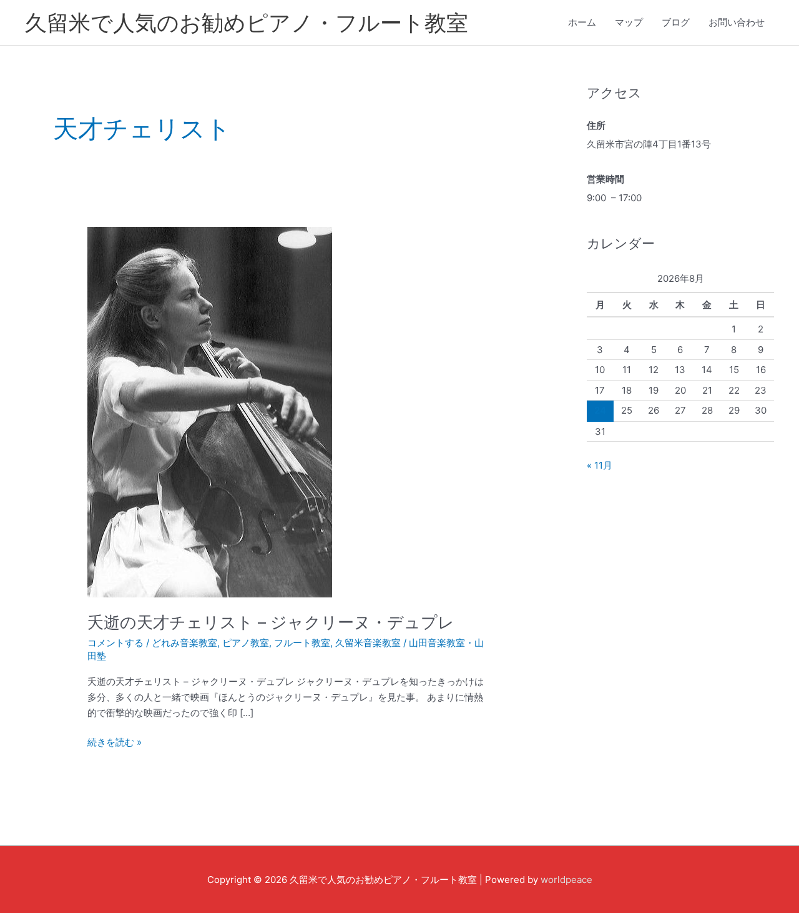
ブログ (676, 22)
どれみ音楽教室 (184, 643)
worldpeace (566, 880)
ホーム (582, 22)
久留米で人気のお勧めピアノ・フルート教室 (246, 22)
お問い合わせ (736, 22)
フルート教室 (302, 643)
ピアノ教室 (245, 643)
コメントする (115, 643)
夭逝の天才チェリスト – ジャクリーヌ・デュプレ (270, 622)
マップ (629, 22)
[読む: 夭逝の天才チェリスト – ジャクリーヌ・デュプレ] (209, 411)
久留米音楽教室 (368, 643)
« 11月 (599, 465)
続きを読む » (114, 741)
